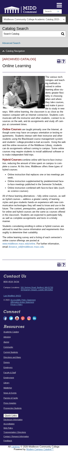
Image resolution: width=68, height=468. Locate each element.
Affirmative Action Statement (22, 302)
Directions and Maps (12, 357)
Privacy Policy (16, 304)
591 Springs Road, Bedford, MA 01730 (37, 287)
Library (6, 383)
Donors (6, 362)
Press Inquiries (9, 403)
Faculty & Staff (9, 372)
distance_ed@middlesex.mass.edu (26, 246)
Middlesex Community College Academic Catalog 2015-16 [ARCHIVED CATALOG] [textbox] (35, 19)
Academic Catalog (11, 332)
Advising (7, 337)
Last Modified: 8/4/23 (12, 296)
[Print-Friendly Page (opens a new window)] (59, 61)
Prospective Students (12, 408)
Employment (8, 378)
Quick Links (11, 415)
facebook (5, 318)
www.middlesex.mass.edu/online (18, 243)
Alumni (6, 342)
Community (8, 347)
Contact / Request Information (16, 436)
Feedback (7, 441)
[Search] (63, 34)
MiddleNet (7, 388)
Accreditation (8, 424)
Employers (8, 367)
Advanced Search (11, 43)
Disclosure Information (12, 420)
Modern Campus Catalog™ (40, 449)
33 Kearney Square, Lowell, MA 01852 (37, 290)
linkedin (34, 318)
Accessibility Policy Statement (23, 300)
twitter (11, 318)
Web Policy (8, 428)
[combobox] (34, 19)
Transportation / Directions (14, 432)
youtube (17, 318)
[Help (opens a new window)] (63, 61)
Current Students (10, 352)
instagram (29, 318)
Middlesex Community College (31, 9)
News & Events (10, 393)
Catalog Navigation (15, 51)
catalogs (15, 446)
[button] (51, 5)
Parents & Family (10, 398)
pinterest (23, 318)
